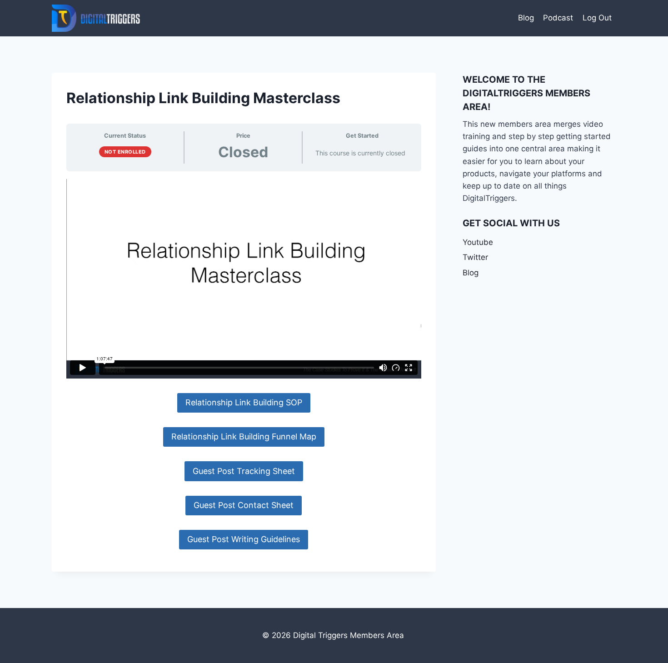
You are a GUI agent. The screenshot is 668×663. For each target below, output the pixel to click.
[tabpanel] (243, 364)
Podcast (558, 17)
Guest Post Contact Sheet (244, 505)
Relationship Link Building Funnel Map (243, 436)
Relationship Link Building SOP (243, 402)
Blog (526, 17)
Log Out (597, 17)
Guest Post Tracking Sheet (244, 471)
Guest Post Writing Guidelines (243, 539)
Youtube (478, 242)
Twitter (475, 257)
